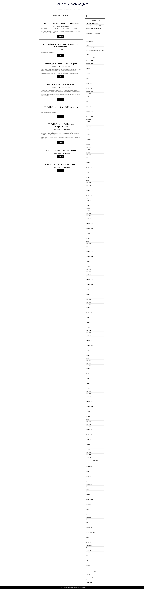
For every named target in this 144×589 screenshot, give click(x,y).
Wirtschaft (88, 565)
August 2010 (88, 378)
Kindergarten (88, 512)
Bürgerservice (89, 486)
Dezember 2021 (89, 83)
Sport (87, 537)
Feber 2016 (88, 215)
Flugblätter (77, 9)
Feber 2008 (88, 454)
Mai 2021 (88, 98)
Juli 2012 (88, 320)
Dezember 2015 (89, 220)
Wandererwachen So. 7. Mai (91, 30)
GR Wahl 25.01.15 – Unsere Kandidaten (60, 150)
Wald (87, 560)
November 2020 (89, 111)
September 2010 (89, 375)
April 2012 (88, 327)
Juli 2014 (88, 259)
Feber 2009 (88, 424)
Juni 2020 (88, 124)
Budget (87, 471)
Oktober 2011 (89, 342)
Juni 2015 (88, 236)
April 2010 (88, 388)
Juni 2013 (88, 292)
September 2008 (89, 436)
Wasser (87, 563)
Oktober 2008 (89, 434)
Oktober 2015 (89, 225)
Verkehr (87, 547)
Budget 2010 (88, 476)
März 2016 (88, 213)
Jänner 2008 (88, 457)
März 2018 (88, 154)
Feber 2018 (88, 157)
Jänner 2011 (88, 365)
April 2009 (88, 419)
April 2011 (88, 358)
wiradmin (67, 26)
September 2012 (89, 314)
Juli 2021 (88, 96)
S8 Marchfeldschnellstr (90, 532)
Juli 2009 (88, 411)
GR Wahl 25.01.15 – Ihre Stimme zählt (60, 165)
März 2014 (88, 269)
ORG (87, 522)
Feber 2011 (88, 363)
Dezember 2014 (89, 251)
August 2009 (88, 409)
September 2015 (89, 228)
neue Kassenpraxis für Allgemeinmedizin (93, 28)
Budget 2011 (88, 479)
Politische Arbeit (68, 9)
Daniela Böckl (67, 66)
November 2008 (89, 431)
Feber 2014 (88, 271)
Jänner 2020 (88, 129)
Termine (84, 9)
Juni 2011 (88, 353)
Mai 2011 (88, 355)
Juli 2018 (88, 149)
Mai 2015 (88, 238)
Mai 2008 (88, 447)
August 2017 (88, 170)
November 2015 (89, 223)
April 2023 (88, 65)
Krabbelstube (88, 517)
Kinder (87, 509)
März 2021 (88, 103)
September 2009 (89, 406)
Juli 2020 (88, 121)
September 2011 (89, 345)
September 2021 (89, 91)
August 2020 (88, 119)
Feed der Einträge (89, 577)
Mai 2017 (88, 177)
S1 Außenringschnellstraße (91, 529)
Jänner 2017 (88, 187)
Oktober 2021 (89, 88)
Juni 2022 (88, 73)
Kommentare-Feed (89, 579)
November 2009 (89, 401)
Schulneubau (88, 535)
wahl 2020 (88, 557)
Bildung (87, 468)
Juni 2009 (88, 414)
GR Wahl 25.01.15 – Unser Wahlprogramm (61, 107)
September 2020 (89, 116)
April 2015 (88, 241)
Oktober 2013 (89, 281)
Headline (88, 507)
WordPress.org (89, 582)
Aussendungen (89, 466)
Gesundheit (88, 501)
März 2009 (88, 421)
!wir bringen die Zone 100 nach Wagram (60, 64)
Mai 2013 (88, 294)
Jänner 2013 (88, 304)
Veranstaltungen (89, 545)
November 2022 (89, 68)
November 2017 (89, 164)
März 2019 (88, 137)
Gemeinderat (88, 496)
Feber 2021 (88, 106)
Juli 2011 (88, 350)
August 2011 (88, 348)
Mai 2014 (88, 264)
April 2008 (88, 449)
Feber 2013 (88, 302)
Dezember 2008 (89, 429)
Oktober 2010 (89, 373)
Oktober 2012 (89, 312)
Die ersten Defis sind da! (99, 50)
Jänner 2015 (88, 248)
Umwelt (87, 540)
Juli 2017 (88, 172)
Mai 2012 (88, 325)
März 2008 (88, 452)
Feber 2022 (88, 78)
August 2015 (88, 231)
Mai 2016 (88, 208)
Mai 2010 (88, 386)
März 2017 (88, 182)
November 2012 (89, 309)
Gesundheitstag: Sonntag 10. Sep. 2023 (93, 25)
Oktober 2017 (89, 167)
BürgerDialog (89, 484)
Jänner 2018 (88, 159)
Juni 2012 (88, 322)
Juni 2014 (88, 261)
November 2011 (89, 340)
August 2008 (88, 439)
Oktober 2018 (89, 144)
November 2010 (89, 370)
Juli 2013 (88, 289)
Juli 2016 (88, 203)
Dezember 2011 (89, 337)
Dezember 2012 (89, 307)
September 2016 (89, 198)
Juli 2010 (88, 381)
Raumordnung (89, 527)
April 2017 (88, 180)
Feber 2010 (88, 393)
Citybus (87, 489)
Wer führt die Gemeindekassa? (92, 23)
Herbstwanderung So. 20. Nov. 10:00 (93, 33)
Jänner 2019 (88, 139)
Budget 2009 (88, 474)
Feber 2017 (88, 185)
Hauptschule (88, 504)
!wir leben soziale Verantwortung (60, 85)
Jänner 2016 (88, 218)
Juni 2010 (88, 383)
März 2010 (88, 391)
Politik (87, 524)
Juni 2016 (88, 205)
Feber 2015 (88, 246)
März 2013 (88, 299)
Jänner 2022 (88, 81)
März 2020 (88, 126)
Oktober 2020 (89, 114)
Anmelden (88, 574)
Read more (61, 36)
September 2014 (89, 256)
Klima (87, 514)
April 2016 (88, 210)
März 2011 (88, 360)
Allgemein (88, 463)
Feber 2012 (88, 332)
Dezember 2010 (89, 368)
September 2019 (89, 131)
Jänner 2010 (88, 396)
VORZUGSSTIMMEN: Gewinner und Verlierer (60, 23)
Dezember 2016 (89, 190)
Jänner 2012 (88, 335)
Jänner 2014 (88, 274)
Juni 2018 (88, 152)
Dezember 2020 (89, 108)
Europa (87, 491)
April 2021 (88, 101)
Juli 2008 (88, 442)
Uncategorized (89, 542)
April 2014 (88, 266)
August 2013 (88, 286)
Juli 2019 (88, 134)
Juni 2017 (88, 175)
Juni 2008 (88, 444)
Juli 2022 (88, 70)
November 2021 (89, 86)
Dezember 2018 (89, 142)
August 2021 (88, 93)
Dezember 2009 (89, 398)
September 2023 (89, 63)
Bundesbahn (88, 481)
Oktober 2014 (89, 253)
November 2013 (89, 279)
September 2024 (89, 60)
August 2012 (88, 317)
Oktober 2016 (89, 195)
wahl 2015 (88, 555)
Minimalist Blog (77, 587)
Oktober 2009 (89, 403)
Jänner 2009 (88, 426)
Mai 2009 (88, 416)
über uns (60, 9)
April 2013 (88, 297)
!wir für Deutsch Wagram (72, 4)
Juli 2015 (88, 233)
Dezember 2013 (89, 276)
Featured (88, 494)
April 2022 (88, 75)
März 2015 (88, 243)
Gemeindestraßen (89, 499)
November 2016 (89, 192)
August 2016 (88, 200)
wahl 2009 (88, 552)
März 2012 (88, 330)
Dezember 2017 (89, 162)
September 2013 (89, 284)
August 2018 (88, 147)
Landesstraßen (89, 519)
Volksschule (88, 550)
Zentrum (88, 568)
